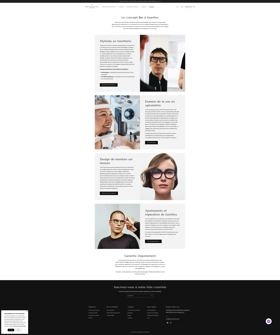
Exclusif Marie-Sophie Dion (113, 313)
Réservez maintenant (108, 85)
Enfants (90, 318)
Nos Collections (110, 310)
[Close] (27, 311)
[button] (177, 6)
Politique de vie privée (152, 315)
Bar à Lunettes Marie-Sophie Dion (141, 332)
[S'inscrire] (151, 295)
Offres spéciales (151, 310)
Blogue (129, 315)
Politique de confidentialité (19, 326)
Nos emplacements (153, 241)
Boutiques (130, 313)
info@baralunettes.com (173, 319)
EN (194, 6)
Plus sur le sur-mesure (109, 193)
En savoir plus (151, 142)
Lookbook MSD (110, 315)
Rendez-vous (188, 7)
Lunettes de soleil (93, 313)
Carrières (130, 318)
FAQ (148, 318)
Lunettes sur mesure (94, 315)
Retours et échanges (152, 313)
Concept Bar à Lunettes (134, 310)
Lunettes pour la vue (94, 310)
